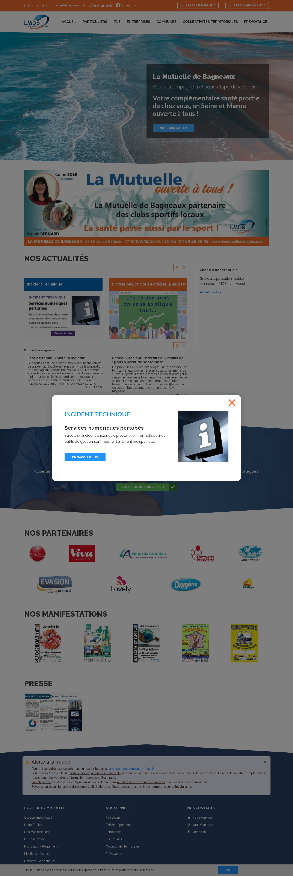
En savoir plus (85, 457)
